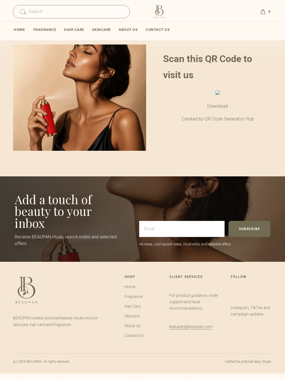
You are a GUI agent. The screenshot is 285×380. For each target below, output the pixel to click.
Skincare (101, 30)
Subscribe (249, 229)
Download (217, 106)
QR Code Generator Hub (229, 119)
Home (19, 30)
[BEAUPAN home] (26, 290)
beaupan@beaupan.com (191, 326)
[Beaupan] (159, 11)
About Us (128, 30)
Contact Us (157, 30)
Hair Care (74, 30)
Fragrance (44, 30)
